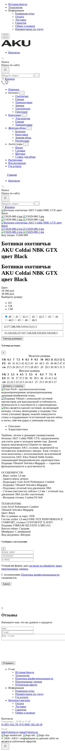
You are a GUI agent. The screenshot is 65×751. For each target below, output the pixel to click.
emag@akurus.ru (28, 732)
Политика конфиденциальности (34, 678)
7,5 (10, 326)
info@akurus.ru (10, 732)
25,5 (6, 333)
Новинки (13, 89)
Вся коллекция (17, 163)
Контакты (14, 52)
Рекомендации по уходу (29, 694)
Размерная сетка (24, 690)
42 (33, 316)
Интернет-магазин (19, 700)
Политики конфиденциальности (40, 574)
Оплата (19, 703)
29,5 (45, 333)
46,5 (34, 320)
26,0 (11, 333)
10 (23, 326)
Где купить (14, 166)
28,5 (35, 333)
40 (9, 316)
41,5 (25, 316)
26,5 (16, 333)
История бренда (17, 4)
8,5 (15, 326)
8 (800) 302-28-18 (32, 724)
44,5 (10, 320)
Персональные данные (28, 681)
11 (31, 326)
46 (26, 320)
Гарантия (20, 709)
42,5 (41, 316)
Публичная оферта (26, 684)
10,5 (27, 326)
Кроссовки (14, 115)
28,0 (30, 333)
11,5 (34, 326)
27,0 (21, 333)
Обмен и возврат (25, 712)
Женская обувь (17, 127)
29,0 (40, 333)
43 (49, 316)
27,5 (26, 333)
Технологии (15, 7)
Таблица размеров (12, 338)
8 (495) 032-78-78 (11, 724)
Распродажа (15, 159)
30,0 (50, 333)
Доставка (20, 706)
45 (19, 320)
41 (17, 316)
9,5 (20, 326)
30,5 (55, 333)
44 (56, 316)
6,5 (6, 326)
